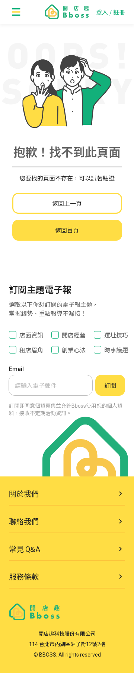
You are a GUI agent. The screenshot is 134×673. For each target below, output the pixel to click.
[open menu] (16, 11)
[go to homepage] (67, 11)
